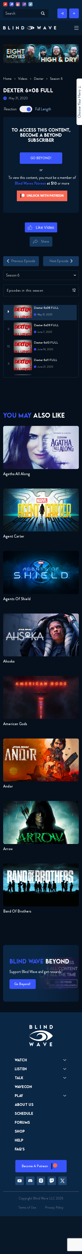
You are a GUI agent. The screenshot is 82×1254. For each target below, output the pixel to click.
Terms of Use (27, 1207)
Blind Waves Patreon (30, 183)
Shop (20, 1131)
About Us (24, 1104)
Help (19, 1140)
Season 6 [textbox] (13, 275)
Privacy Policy (54, 1207)
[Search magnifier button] (42, 13)
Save (58, 248)
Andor (8, 786)
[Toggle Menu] (76, 28)
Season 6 (56, 78)
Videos (23, 78)
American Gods (15, 724)
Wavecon (23, 1086)
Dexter (39, 78)
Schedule (24, 1113)
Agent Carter (13, 536)
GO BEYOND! (41, 158)
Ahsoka (9, 661)
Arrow (8, 849)
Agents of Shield (16, 599)
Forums (22, 1122)
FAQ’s (20, 1149)
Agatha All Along (16, 474)
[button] (29, 28)
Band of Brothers (17, 911)
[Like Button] (41, 227)
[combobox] (41, 275)
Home (7, 78)
